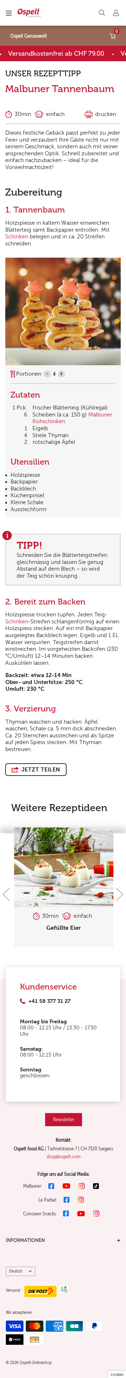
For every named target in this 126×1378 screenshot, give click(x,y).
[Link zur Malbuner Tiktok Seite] (96, 1186)
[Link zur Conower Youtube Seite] (81, 1213)
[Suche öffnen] (102, 13)
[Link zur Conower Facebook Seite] (66, 1213)
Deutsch (15, 1271)
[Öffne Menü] (9, 13)
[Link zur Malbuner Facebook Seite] (51, 1186)
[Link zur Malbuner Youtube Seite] (66, 1185)
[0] (112, 35)
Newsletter (63, 1119)
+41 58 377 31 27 (49, 1001)
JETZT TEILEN (40, 770)
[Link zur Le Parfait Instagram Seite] (81, 1200)
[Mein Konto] (116, 13)
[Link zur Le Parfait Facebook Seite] (66, 1199)
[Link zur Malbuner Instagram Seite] (82, 1186)
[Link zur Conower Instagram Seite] (96, 1213)
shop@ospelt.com (64, 1156)
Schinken (16, 236)
